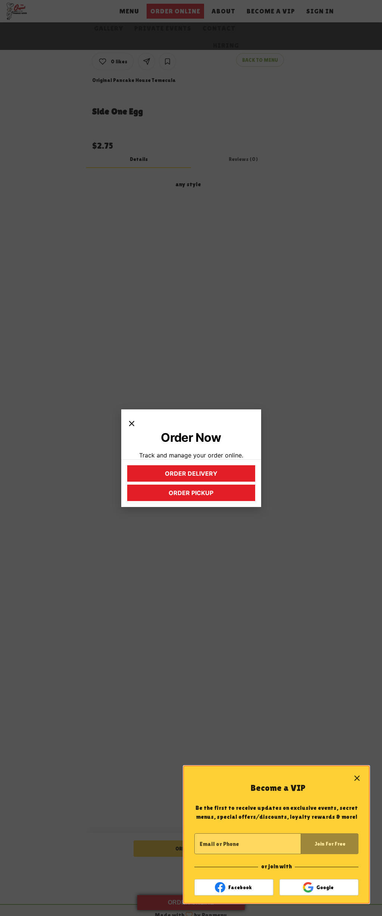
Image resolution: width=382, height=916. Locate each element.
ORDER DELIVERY (205, 475)
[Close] (131, 422)
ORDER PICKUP (207, 494)
